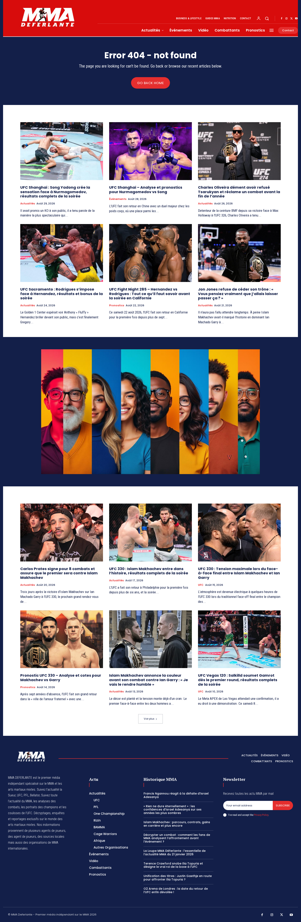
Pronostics (116, 305)
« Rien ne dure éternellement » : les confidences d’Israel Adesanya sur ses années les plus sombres (172, 809)
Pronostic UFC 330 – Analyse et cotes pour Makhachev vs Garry (60, 677)
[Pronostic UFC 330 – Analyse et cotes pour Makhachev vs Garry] (61, 639)
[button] (267, 18)
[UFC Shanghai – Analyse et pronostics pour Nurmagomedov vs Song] (150, 151)
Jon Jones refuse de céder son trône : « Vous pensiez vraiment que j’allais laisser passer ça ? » (238, 294)
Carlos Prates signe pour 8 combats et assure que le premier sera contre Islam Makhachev (59, 573)
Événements (117, 199)
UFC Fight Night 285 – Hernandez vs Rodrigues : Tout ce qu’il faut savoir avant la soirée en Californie (149, 294)
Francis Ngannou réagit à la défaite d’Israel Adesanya (176, 795)
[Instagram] (286, 18)
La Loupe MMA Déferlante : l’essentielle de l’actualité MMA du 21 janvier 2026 (175, 852)
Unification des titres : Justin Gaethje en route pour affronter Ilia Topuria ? (178, 877)
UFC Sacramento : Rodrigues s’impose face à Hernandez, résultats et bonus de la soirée (61, 294)
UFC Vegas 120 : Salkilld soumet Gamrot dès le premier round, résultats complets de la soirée (237, 680)
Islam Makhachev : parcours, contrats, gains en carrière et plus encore (177, 824)
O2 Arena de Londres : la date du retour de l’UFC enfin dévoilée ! (176, 890)
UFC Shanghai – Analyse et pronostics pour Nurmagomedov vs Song (145, 189)
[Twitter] (291, 18)
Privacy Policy (261, 814)
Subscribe (283, 805)
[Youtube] (296, 18)
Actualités (27, 203)
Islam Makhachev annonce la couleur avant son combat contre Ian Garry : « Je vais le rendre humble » (148, 680)
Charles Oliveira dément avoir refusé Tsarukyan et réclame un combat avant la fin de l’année (239, 192)
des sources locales (50, 837)
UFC (201, 585)
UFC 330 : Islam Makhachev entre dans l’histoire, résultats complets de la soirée (148, 571)
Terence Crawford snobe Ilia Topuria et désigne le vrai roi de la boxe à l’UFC (173, 865)
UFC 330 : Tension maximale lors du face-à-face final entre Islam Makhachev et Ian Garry (239, 573)
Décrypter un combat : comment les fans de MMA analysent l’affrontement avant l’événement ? (177, 838)
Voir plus (149, 718)
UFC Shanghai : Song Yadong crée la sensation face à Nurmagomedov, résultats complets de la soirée (55, 192)
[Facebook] (281, 18)
